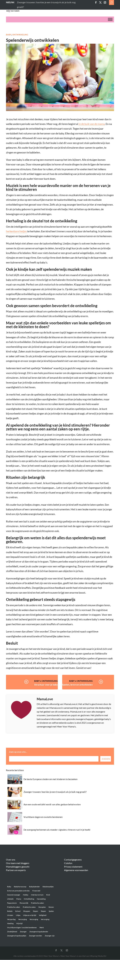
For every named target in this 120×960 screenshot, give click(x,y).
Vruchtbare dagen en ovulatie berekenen (43, 817)
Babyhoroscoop (20, 886)
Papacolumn (12, 903)
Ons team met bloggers (17, 863)
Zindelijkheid (12, 931)
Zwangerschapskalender (38, 931)
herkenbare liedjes (16, 231)
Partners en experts (16, 870)
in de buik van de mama (92, 123)
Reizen (51, 907)
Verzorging (22, 919)
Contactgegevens (73, 859)
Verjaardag (11, 919)
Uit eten (10, 915)
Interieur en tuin (37, 895)
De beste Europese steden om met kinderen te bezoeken (50, 779)
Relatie (9, 911)
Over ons (10, 859)
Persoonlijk (24, 903)
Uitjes (18, 915)
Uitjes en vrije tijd (29, 915)
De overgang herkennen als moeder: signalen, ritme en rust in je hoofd (57, 829)
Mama (18, 899)
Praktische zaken (37, 903)
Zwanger (23, 931)
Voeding (10, 923)
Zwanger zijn (50, 936)
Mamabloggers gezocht (17, 866)
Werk (42, 927)
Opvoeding (41, 899)
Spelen (51, 911)
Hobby (25, 895)
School (17, 911)
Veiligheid (42, 915)
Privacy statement (73, 866)
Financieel (36, 891)
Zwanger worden (35, 936)
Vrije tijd (19, 923)
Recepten (42, 907)
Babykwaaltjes (48, 886)
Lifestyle (10, 899)
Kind (48, 895)
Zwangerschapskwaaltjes (16, 936)
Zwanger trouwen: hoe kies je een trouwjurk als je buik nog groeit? (55, 792)
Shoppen (26, 911)
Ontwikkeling (20, 34)
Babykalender (34, 886)
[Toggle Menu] (110, 19)
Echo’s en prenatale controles (18, 891)
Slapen (35, 911)
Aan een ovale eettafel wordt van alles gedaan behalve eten (52, 804)
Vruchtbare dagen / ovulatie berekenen (22, 927)
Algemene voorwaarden (76, 870)
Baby (8, 34)
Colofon (68, 863)
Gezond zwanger (13, 895)
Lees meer (22, 2)
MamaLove (45, 699)
